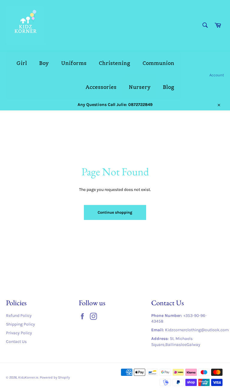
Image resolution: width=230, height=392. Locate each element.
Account (216, 75)
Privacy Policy (19, 332)
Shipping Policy (20, 324)
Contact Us (16, 341)
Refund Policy (19, 315)
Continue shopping (115, 212)
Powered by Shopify (55, 377)
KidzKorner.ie (28, 377)
